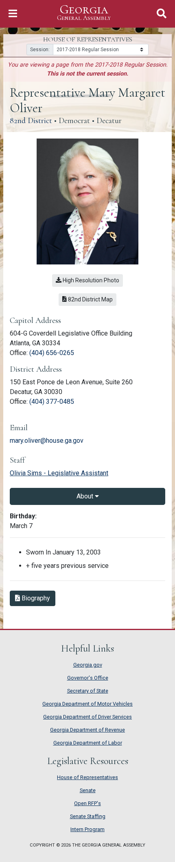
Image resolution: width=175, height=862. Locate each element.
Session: (40, 49)
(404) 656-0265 (51, 353)
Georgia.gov (87, 665)
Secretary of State (87, 691)
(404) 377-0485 (51, 401)
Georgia (84, 12)
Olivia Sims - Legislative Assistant (59, 473)
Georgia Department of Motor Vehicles (87, 704)
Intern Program (87, 829)
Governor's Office (87, 678)
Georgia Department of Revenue (87, 730)
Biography (37, 598)
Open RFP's (87, 803)
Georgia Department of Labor (87, 743)
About (86, 496)
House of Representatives (87, 777)
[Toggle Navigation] (12, 13)
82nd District (31, 121)
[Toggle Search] (161, 13)
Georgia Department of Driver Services (87, 717)
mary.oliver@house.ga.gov (46, 440)
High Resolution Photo (90, 280)
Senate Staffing (87, 816)
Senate (88, 790)
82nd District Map (91, 299)
